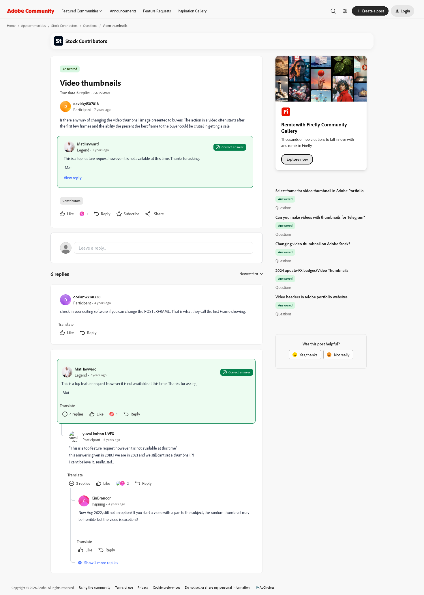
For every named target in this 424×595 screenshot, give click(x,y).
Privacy (143, 587)
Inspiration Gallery (192, 10)
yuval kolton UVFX (98, 433)
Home (11, 25)
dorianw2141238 (86, 296)
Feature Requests (157, 10)
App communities (33, 25)
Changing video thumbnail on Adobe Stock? (312, 243)
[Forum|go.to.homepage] (31, 11)
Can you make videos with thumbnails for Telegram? (320, 217)
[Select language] (345, 11)
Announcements (123, 10)
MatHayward (88, 143)
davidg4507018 (86, 103)
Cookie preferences (166, 587)
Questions (90, 25)
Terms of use (124, 587)
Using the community (94, 587)
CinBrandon (102, 497)
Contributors (71, 201)
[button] (370, 11)
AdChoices (267, 587)
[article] (156, 315)
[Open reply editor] (156, 248)
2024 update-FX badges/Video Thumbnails (311, 270)
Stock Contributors (64, 25)
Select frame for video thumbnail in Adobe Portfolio (319, 190)
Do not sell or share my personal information (217, 587)
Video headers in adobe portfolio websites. (311, 296)
